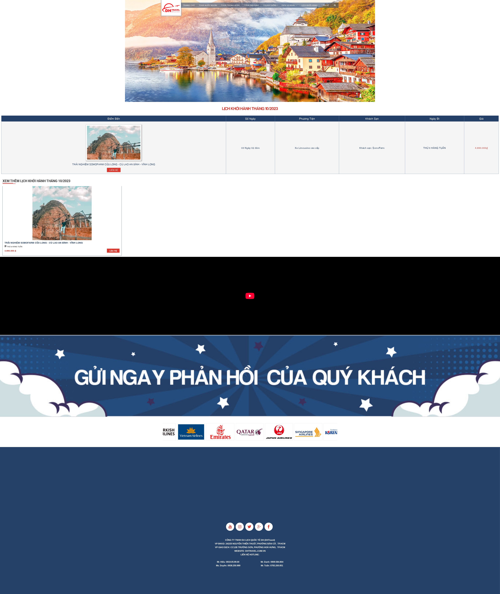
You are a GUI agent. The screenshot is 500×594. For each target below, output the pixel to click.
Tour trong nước (230, 5)
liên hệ (113, 250)
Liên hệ (325, 5)
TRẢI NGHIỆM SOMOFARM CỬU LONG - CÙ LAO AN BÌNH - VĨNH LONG (44, 242)
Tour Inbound (251, 5)
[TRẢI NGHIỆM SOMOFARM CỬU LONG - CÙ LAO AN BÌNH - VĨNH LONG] (62, 213)
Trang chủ (189, 5)
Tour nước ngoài (208, 5)
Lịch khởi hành (309, 5)
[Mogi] (250, 376)
